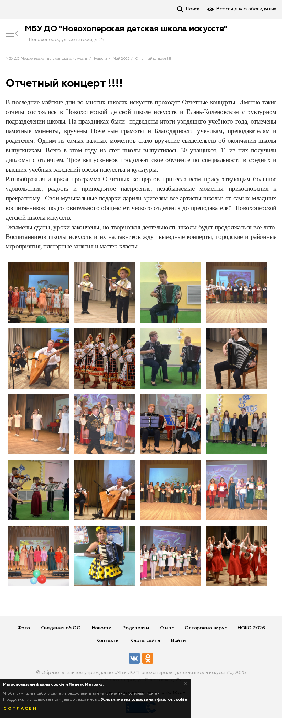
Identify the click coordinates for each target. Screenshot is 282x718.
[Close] (186, 683)
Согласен (20, 709)
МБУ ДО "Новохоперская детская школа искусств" (126, 29)
